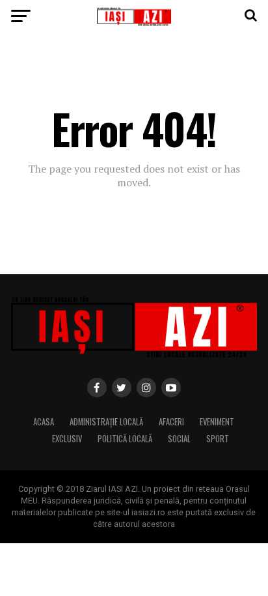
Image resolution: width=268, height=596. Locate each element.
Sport (217, 439)
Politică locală (125, 439)
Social (179, 439)
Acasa (43, 422)
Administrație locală (106, 422)
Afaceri (171, 422)
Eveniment (217, 422)
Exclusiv (67, 439)
